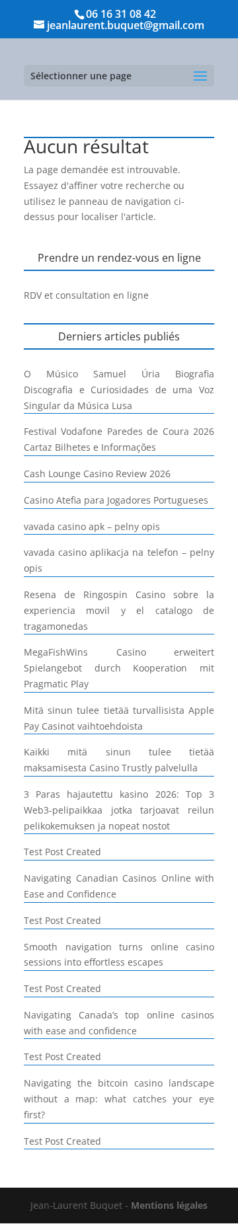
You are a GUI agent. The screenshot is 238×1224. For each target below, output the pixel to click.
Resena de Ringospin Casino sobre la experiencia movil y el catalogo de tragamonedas (119, 610)
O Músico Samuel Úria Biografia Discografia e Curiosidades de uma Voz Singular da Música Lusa (119, 389)
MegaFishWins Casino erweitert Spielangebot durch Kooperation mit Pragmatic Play (119, 668)
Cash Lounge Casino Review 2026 (97, 473)
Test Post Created (62, 851)
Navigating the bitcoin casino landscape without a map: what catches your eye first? (119, 1099)
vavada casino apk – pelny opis (92, 526)
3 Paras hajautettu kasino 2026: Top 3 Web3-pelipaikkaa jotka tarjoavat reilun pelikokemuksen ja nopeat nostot (119, 810)
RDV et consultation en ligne (86, 295)
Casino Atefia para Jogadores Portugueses (116, 500)
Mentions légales (169, 1205)
